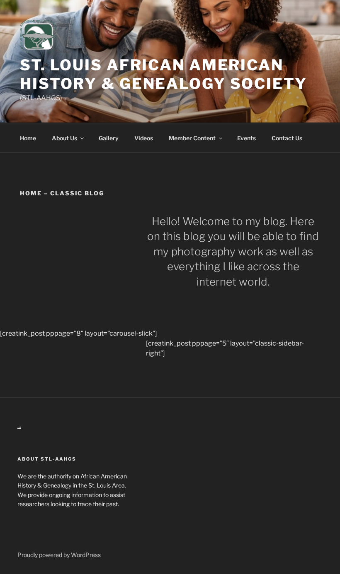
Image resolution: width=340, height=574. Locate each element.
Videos (143, 138)
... (19, 425)
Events (246, 138)
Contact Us (287, 138)
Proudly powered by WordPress (59, 554)
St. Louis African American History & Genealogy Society (163, 74)
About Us (64, 138)
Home (28, 138)
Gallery (109, 138)
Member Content (192, 138)
